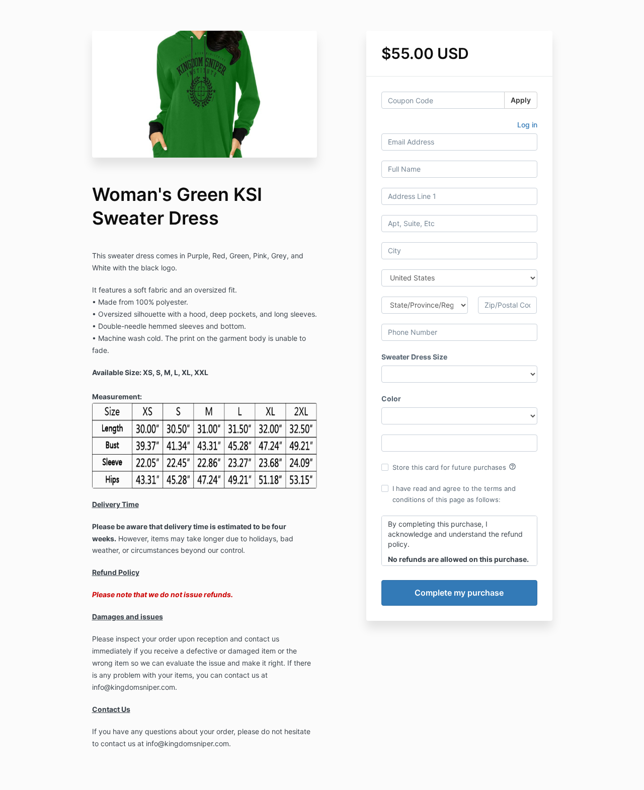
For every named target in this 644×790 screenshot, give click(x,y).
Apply (521, 100)
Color (391, 398)
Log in (527, 124)
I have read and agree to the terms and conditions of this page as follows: (454, 494)
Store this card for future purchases (454, 467)
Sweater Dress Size (414, 356)
